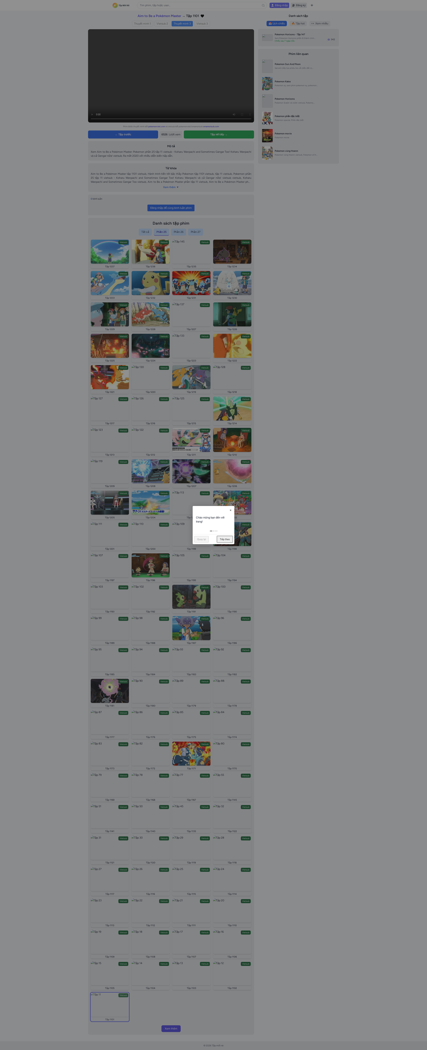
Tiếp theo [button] (225, 539)
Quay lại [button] (201, 539)
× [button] (231, 509)
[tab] (211, 531)
